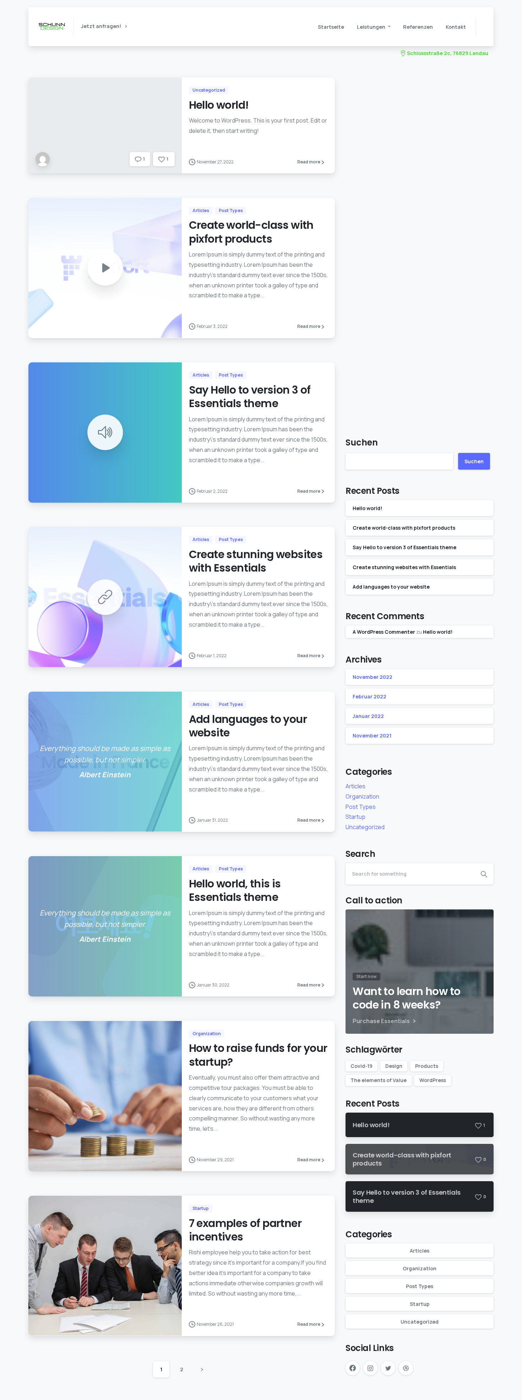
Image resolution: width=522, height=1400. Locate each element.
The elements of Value (378, 1080)
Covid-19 (361, 1066)
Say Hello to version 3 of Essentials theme (250, 396)
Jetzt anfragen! (101, 26)
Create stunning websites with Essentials (256, 561)
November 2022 (372, 677)
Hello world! (219, 105)
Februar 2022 (369, 696)
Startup (355, 817)
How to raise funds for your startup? (258, 1054)
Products (426, 1066)
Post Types (361, 807)
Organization (362, 796)
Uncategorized (365, 827)
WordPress (432, 1080)
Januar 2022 (368, 716)
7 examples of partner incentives (245, 1230)
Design (393, 1066)
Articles (355, 786)
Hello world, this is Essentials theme (235, 890)
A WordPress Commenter (384, 631)
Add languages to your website (248, 726)
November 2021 (372, 735)
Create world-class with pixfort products (251, 231)
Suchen (362, 442)
